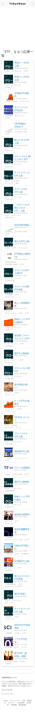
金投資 (15, 425)
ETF (27, 71)
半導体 (9, 101)
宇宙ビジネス (18, 71)
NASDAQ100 (11, 280)
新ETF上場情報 (21, 481)
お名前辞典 (20, 703)
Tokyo (9, 311)
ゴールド (9, 392)
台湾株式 (9, 570)
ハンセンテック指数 (12, 183)
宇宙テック (10, 87)
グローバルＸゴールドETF (14, 586)
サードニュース (15, 700)
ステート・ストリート (22, 458)
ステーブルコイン (12, 343)
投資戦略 (9, 294)
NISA (8, 474)
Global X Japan (21, 132)
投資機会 (9, 115)
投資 (8, 71)
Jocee (6, 700)
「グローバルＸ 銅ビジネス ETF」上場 (22, 207)
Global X (16, 181)
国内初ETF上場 (21, 451)
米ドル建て (10, 444)
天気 (23, 700)
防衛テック (10, 329)
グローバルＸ (17, 85)
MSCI (18, 633)
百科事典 (14, 705)
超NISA (9, 663)
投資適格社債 (11, 490)
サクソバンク (20, 115)
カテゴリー (11, 703)
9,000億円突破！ (22, 225)
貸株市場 (25, 553)
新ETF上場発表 (21, 353)
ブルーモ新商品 (22, 467)
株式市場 (9, 553)
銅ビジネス (10, 166)
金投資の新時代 (22, 514)
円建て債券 (10, 378)
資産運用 (9, 132)
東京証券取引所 (11, 262)
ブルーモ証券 (18, 474)
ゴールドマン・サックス (14, 427)
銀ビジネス (10, 150)
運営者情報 (22, 705)
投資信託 (9, 231)
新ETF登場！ (20, 593)
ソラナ (25, 647)
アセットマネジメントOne (14, 313)
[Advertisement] (17, 31)
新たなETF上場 (21, 241)
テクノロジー (11, 409)
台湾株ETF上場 (21, 561)
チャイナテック (11, 602)
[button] (3, 3)
